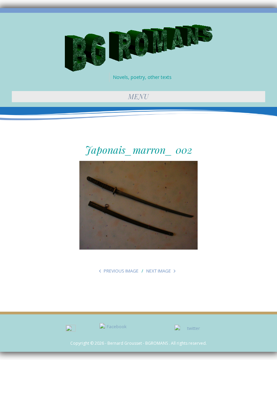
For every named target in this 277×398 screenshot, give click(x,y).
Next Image (158, 271)
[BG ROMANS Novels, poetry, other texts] (138, 47)
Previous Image (121, 271)
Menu (138, 96)
